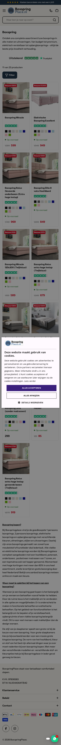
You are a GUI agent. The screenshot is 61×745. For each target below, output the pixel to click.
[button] (30, 402)
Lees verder (30, 381)
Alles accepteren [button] (31, 388)
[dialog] (30, 372)
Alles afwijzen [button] (32, 395)
